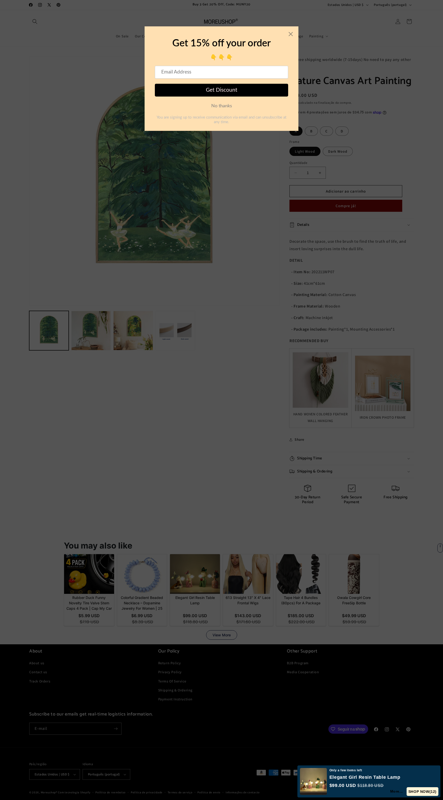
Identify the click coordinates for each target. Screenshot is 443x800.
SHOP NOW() (423, 792)
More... (396, 791)
